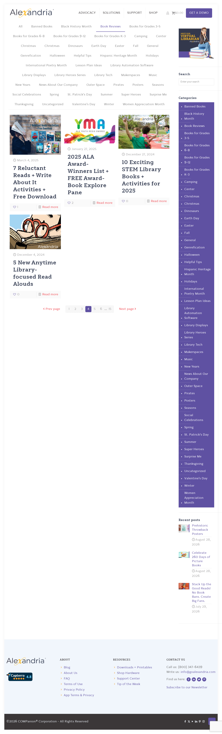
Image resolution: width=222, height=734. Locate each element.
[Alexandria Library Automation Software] (32, 13)
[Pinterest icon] (200, 721)
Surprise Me (158, 94)
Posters (138, 85)
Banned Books (41, 26)
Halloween (57, 55)
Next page (126, 309)
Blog (67, 667)
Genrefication (31, 55)
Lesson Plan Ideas (89, 65)
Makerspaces (130, 75)
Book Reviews (110, 26)
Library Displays (34, 75)
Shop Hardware (128, 673)
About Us (70, 673)
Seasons (158, 85)
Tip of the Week (128, 684)
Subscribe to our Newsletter (186, 687)
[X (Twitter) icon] (189, 721)
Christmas (28, 46)
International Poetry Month (46, 65)
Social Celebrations (26, 94)
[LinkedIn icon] (196, 721)
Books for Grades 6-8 (29, 36)
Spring (54, 94)
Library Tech (103, 75)
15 (110, 309)
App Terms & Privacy (79, 695)
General (153, 46)
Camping (140, 36)
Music (153, 75)
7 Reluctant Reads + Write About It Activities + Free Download (35, 182)
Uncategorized (52, 104)
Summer (107, 94)
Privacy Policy (74, 689)
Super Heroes (131, 94)
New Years (22, 85)
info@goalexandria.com (198, 672)
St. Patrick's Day (80, 94)
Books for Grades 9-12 (69, 36)
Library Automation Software (131, 65)
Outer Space (96, 85)
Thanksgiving (24, 104)
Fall (135, 46)
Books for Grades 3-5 (145, 26)
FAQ (67, 678)
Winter (109, 104)
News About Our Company (58, 85)
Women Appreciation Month (144, 104)
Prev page (53, 309)
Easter (119, 46)
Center (161, 36)
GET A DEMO (199, 12)
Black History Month (76, 26)
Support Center (128, 678)
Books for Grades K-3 (110, 36)
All (21, 26)
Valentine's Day (83, 104)
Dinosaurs (75, 46)
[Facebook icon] (185, 721)
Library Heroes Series (70, 75)
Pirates (118, 85)
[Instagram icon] (203, 721)
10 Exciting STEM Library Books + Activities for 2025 (141, 176)
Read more (50, 207)
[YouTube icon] (192, 721)
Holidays (152, 55)
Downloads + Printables (134, 667)
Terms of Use (73, 684)
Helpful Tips (82, 55)
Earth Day (98, 46)
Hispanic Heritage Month (118, 55)
